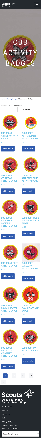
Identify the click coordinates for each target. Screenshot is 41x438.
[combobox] (20, 434)
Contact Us (6, 414)
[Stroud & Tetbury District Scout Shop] (8, 4)
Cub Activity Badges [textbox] (20, 434)
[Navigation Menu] (36, 4)
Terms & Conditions (9, 425)
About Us (5, 410)
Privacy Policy (7, 421)
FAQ (3, 418)
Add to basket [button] (8, 149)
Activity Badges (12, 99)
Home (3, 99)
